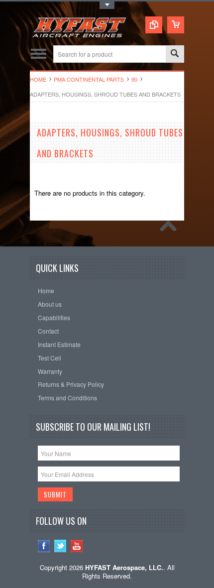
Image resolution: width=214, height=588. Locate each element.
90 (134, 79)
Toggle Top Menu (107, 5)
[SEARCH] (175, 54)
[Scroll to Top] (171, 228)
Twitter (60, 546)
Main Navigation (38, 54)
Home (38, 79)
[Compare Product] (153, 24)
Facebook (44, 546)
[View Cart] (175, 24)
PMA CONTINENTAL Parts (89, 79)
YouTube (77, 546)
